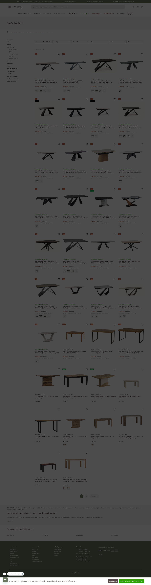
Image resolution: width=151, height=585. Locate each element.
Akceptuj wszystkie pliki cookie (131, 581)
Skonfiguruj (113, 581)
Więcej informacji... (69, 581)
